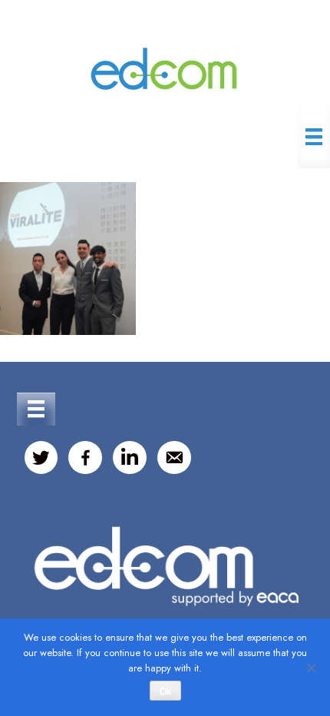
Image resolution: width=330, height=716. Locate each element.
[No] (310, 667)
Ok (165, 691)
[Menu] (314, 136)
